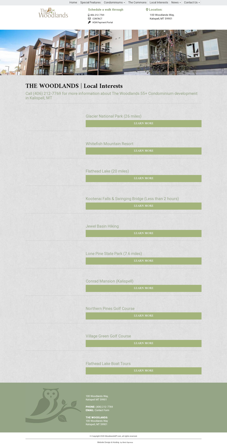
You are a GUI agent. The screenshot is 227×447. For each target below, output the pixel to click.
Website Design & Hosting (108, 442)
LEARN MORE (143, 123)
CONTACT (97, 18)
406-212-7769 (96, 15)
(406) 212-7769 (47, 93)
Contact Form (102, 410)
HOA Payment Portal (102, 22)
